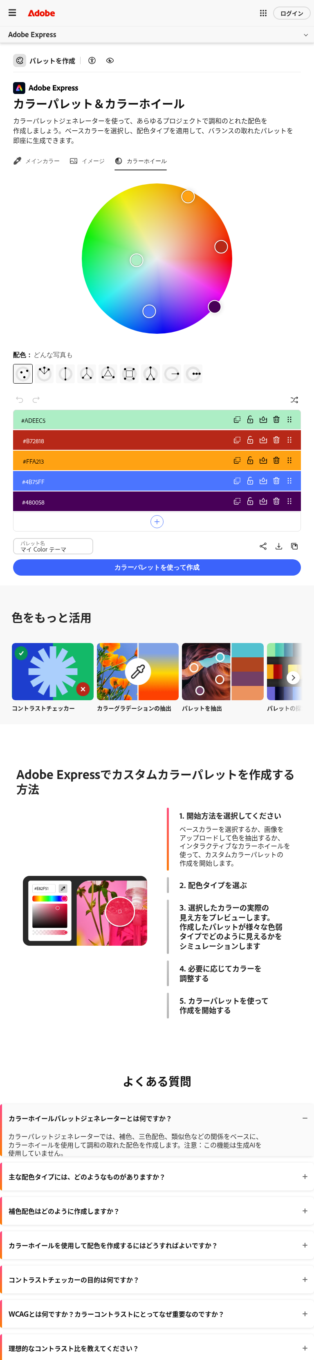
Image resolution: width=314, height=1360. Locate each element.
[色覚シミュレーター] (110, 60)
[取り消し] (19, 399)
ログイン (291, 13)
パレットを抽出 (202, 707)
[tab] (36, 161)
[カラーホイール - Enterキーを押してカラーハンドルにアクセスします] (157, 258)
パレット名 (32, 543)
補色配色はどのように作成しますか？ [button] (64, 1211)
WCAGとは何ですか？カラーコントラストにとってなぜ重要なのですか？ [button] (116, 1314)
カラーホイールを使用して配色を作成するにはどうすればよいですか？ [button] (113, 1245)
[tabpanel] (157, 280)
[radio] (23, 374)
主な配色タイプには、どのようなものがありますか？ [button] (87, 1176)
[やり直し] (36, 399)
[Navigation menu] (12, 13)
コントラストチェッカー (43, 707)
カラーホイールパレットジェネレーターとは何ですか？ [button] (90, 1118)
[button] (263, 13)
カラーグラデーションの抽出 (134, 707)
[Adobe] (41, 13)
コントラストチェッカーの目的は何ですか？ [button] (74, 1279)
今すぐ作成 (52, 671)
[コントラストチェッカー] (92, 60)
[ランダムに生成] (294, 399)
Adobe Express (32, 34)
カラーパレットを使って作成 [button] (157, 567)
